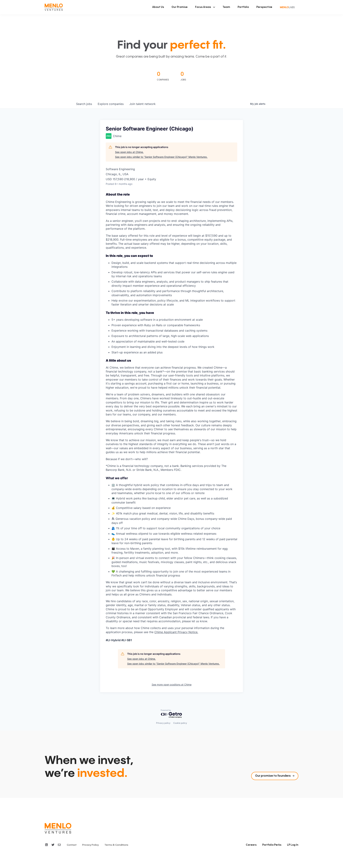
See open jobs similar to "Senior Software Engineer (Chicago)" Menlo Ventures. (161, 156)
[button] (205, 7)
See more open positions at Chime (172, 684)
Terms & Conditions (116, 845)
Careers (251, 845)
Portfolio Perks (271, 845)
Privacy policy (163, 723)
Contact (71, 845)
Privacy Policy (90, 845)
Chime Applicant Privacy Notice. (176, 632)
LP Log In (292, 845)
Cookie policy (180, 723)
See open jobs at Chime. (129, 152)
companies (111, 104)
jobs (84, 104)
